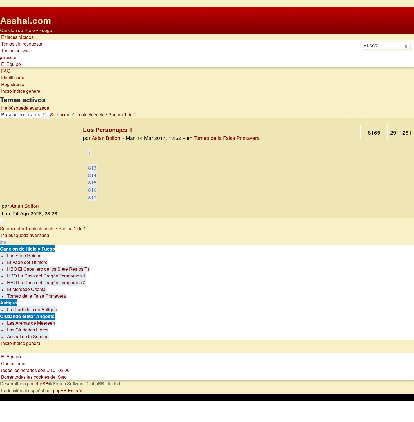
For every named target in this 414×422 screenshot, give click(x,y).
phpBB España (68, 390)
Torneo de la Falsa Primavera (227, 137)
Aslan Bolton (106, 137)
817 (92, 197)
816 (92, 189)
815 (92, 182)
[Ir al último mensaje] (41, 205)
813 (92, 167)
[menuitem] (21, 43)
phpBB (41, 383)
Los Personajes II (108, 130)
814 (92, 175)
